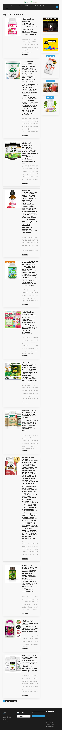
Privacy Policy (5, 721)
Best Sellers (10, 5)
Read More (25, 55)
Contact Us (5, 719)
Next (15, 701)
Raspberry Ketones (47, 5)
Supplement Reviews (19, 5)
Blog (47, 717)
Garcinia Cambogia (37, 5)
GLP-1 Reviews (28, 5)
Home (5, 5)
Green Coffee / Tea (7, 8)
